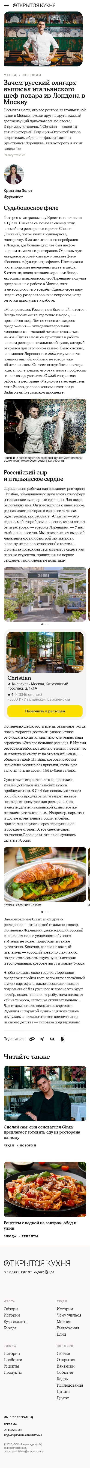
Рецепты (30, 1236)
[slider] (45, 652)
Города (10, 1328)
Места (10, 75)
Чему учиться (69, 1315)
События (65, 1372)
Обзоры (11, 1309)
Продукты (13, 1372)
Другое (63, 1398)
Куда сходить (15, 1322)
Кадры (63, 1379)
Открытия (66, 1360)
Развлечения (68, 1328)
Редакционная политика (23, 1435)
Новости (65, 1346)
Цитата (63, 1391)
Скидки (63, 1354)
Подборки (13, 1360)
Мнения (64, 1322)
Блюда (10, 1236)
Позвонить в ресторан (45, 711)
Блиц (61, 1334)
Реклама (10, 1424)
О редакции (12, 1429)
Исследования (70, 1385)
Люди (9, 1145)
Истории (32, 75)
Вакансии (66, 1366)
